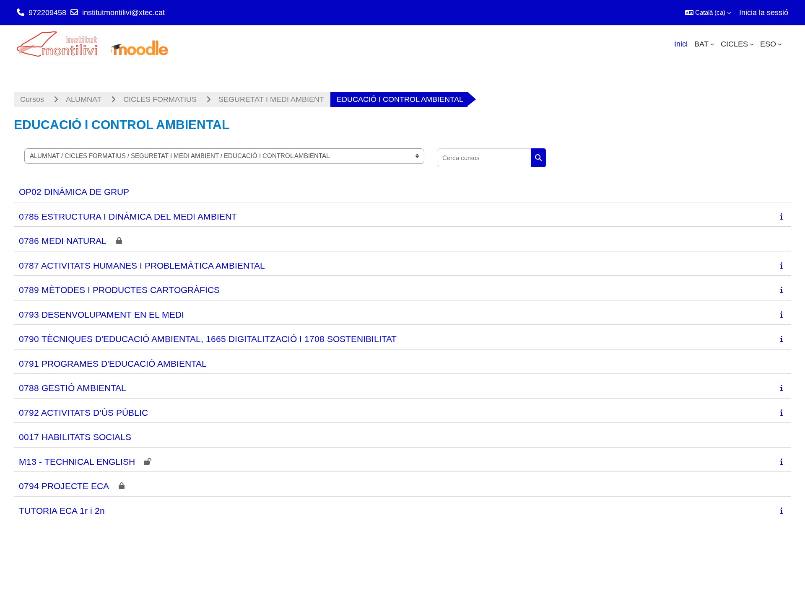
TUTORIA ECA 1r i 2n (62, 510)
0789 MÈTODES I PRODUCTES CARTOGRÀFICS (119, 290)
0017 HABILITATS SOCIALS (75, 437)
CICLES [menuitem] (734, 44)
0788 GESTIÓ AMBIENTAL (72, 388)
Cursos (32, 99)
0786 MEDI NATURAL (62, 241)
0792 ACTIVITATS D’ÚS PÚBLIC (83, 412)
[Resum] (783, 216)
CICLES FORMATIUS (160, 99)
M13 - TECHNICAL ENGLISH (77, 461)
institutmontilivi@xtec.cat (123, 12)
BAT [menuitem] (701, 44)
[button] (708, 12)
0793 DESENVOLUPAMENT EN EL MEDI (101, 314)
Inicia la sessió (763, 12)
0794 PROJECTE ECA (64, 486)
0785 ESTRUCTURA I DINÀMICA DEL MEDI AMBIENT (128, 216)
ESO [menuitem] (768, 44)
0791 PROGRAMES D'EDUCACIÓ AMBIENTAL (113, 363)
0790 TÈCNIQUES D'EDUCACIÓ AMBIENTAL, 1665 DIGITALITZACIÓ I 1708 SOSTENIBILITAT (208, 339)
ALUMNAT (83, 99)
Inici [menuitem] (681, 44)
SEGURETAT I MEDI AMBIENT (271, 99)
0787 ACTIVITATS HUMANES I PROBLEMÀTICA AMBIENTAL (142, 265)
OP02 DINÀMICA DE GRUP (74, 192)
